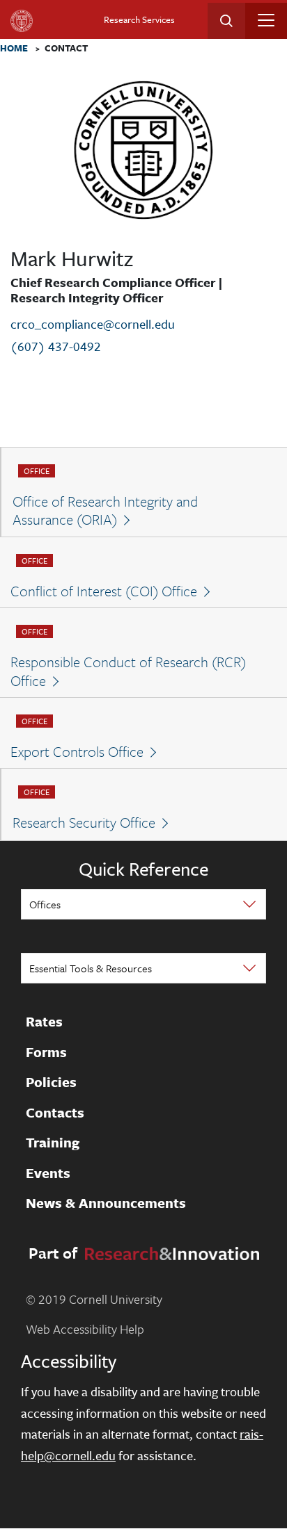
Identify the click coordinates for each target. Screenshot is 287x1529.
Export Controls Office (77, 751)
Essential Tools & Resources (90, 968)
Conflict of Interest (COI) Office (103, 591)
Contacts (55, 1112)
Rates (44, 1021)
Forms (46, 1052)
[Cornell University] (21, 21)
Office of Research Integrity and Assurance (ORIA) (105, 510)
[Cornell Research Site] (169, 1252)
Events (48, 1173)
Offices (45, 904)
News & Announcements (106, 1203)
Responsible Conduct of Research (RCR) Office (128, 671)
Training (52, 1142)
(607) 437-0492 (55, 346)
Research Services (139, 19)
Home (14, 48)
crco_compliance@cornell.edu (92, 324)
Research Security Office (84, 822)
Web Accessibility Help (85, 1329)
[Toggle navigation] (266, 20)
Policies (51, 1082)
